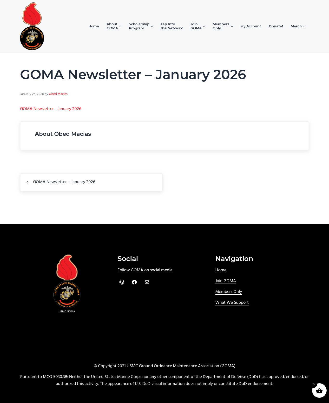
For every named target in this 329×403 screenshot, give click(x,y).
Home (220, 270)
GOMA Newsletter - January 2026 (50, 108)
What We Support (232, 302)
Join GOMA (225, 281)
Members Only (228, 291)
